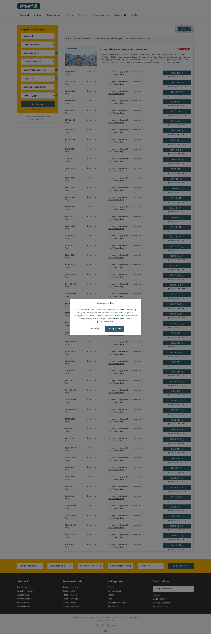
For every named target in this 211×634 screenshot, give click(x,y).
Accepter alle (115, 328)
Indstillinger (95, 328)
